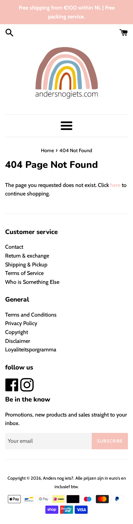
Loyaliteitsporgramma (30, 349)
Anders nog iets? (58, 478)
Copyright (16, 332)
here (115, 185)
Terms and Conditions (31, 314)
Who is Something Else (32, 282)
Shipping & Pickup (26, 264)
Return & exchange (27, 255)
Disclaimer (17, 341)
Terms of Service (24, 273)
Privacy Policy (21, 323)
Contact (14, 247)
